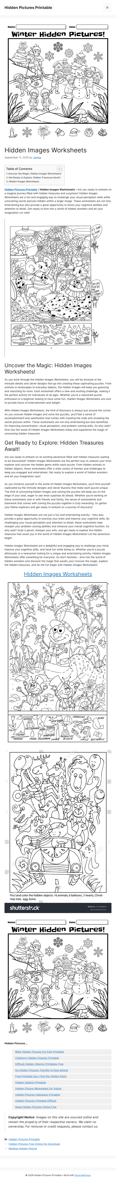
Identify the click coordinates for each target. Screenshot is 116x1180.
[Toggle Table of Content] (58, 169)
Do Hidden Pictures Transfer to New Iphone (41, 1070)
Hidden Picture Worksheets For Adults (38, 1088)
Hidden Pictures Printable (28, 7)
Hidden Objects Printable (30, 1082)
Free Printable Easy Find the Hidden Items (41, 1076)
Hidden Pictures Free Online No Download (34, 1144)
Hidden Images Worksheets (24, 181)
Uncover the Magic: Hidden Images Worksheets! (34, 173)
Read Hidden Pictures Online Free (35, 1106)
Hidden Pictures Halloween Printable (37, 1094)
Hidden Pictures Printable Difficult (35, 1100)
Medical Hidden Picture (23, 1148)
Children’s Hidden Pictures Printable (37, 1058)
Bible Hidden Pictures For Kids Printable (39, 1051)
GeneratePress (83, 1175)
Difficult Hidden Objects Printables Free (39, 1064)
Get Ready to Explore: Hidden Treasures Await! (34, 177)
